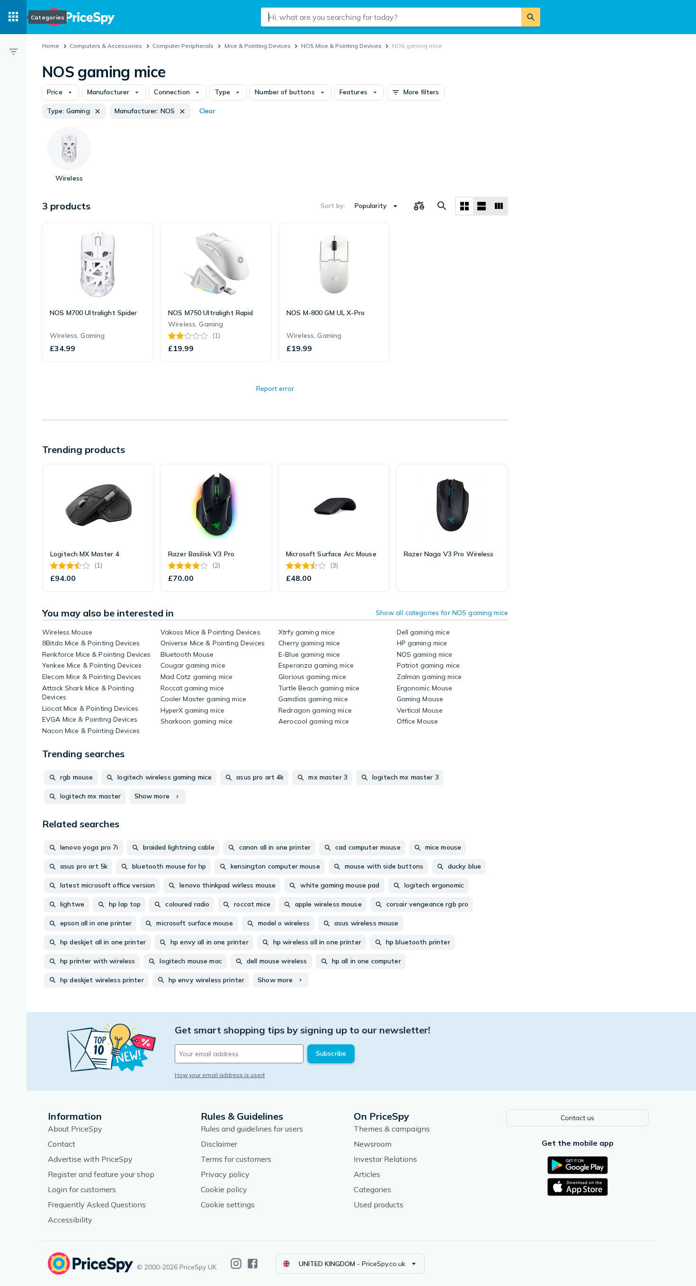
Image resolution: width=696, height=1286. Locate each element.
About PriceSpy (75, 1128)
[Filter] (13, 51)
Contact (61, 1144)
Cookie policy (224, 1189)
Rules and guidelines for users (252, 1128)
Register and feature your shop (101, 1174)
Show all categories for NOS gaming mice (442, 612)
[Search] (530, 17)
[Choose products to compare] (419, 206)
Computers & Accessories (106, 45)
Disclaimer (219, 1144)
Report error (275, 388)
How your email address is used (220, 1074)
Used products (378, 1204)
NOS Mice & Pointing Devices (341, 45)
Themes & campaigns (392, 1128)
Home (50, 45)
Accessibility (70, 1219)
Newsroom (373, 1144)
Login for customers (82, 1189)
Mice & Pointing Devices (257, 45)
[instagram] (236, 1263)
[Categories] (13, 17)
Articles (367, 1174)
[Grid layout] (464, 206)
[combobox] (391, 17)
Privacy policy (225, 1174)
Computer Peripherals (183, 45)
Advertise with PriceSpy (90, 1159)
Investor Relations (385, 1159)
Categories (372, 1189)
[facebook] (252, 1263)
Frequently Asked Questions (97, 1204)
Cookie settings (228, 1204)
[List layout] (481, 206)
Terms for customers (236, 1159)
